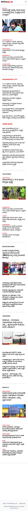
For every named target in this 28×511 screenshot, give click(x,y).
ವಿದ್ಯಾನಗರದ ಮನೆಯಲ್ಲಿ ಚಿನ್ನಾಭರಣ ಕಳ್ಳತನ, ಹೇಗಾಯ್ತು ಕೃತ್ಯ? (12, 164)
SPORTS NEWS (6, 391)
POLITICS (4, 8)
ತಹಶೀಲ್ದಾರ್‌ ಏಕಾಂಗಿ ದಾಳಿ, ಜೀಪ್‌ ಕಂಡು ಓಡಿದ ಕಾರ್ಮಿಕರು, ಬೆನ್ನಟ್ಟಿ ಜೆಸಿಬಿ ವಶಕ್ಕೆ (13, 220)
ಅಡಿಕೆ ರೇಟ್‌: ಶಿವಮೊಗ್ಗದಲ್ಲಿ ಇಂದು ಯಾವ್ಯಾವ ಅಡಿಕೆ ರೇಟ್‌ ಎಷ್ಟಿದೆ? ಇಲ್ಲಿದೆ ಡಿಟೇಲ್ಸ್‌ (13, 444)
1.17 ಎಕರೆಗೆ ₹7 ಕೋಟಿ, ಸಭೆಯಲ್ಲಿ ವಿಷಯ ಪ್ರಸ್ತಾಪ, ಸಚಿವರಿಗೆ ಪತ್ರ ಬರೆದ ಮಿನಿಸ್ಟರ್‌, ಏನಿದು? (13, 44)
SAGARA (4, 216)
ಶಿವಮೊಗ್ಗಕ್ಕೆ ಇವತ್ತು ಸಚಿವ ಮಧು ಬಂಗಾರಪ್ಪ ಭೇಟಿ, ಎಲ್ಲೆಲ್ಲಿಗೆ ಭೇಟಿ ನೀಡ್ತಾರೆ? (13, 12)
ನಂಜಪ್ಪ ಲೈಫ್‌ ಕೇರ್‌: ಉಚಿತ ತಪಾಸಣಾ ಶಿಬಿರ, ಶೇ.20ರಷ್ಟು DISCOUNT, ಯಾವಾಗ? (13, 111)
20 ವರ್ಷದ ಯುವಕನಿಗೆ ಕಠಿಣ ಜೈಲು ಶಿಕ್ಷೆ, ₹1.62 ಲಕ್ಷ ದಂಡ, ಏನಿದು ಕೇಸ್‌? (13, 151)
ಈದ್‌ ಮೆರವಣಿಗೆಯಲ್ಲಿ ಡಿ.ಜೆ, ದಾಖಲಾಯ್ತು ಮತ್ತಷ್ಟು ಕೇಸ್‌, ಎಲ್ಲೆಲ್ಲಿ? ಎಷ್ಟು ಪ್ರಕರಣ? (12, 131)
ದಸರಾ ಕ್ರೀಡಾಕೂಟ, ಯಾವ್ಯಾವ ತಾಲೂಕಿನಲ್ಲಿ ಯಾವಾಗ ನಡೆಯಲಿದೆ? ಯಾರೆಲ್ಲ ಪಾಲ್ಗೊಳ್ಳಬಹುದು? (12, 429)
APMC (3, 441)
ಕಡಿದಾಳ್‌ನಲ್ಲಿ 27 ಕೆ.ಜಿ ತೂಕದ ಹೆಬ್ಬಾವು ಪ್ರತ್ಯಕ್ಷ (13, 51)
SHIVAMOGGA (6, 225)
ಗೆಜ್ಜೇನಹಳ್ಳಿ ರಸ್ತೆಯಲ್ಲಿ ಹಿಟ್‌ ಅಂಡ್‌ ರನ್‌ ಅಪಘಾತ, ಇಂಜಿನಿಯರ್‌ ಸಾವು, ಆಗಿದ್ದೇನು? (13, 145)
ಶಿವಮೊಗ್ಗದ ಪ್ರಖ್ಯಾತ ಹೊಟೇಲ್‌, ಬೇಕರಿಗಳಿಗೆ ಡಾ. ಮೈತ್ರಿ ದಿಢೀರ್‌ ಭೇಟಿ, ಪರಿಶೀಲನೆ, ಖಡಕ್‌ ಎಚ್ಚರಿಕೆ (13, 93)
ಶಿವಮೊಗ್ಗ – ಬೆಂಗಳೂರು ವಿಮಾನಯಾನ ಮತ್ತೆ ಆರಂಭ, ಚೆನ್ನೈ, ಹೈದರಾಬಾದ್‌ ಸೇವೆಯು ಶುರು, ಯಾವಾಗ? (13, 324)
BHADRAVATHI (6, 55)
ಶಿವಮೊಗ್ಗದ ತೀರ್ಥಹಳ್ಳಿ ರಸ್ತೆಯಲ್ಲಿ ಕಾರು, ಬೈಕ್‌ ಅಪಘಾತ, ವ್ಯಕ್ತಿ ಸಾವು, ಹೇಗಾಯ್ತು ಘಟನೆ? (13, 157)
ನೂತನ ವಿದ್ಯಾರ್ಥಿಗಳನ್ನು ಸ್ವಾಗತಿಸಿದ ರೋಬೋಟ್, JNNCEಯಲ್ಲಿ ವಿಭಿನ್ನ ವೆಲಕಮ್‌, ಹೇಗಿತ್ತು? (12, 68)
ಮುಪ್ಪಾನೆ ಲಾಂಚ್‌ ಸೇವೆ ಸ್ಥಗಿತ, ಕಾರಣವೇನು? (11, 236)
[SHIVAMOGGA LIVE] (7, 2)
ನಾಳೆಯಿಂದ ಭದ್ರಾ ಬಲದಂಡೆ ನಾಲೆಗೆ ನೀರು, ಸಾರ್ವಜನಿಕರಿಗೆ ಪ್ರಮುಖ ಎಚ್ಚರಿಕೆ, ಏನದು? (14, 59)
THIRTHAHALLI (6, 49)
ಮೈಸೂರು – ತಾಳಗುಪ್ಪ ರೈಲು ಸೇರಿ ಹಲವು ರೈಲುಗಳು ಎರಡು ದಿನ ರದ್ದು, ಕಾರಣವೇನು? (12, 376)
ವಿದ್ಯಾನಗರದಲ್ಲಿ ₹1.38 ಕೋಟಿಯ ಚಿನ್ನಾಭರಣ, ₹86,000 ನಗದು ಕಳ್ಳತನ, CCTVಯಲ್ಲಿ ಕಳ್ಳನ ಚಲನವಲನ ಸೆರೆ (13, 138)
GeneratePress (14, 508)
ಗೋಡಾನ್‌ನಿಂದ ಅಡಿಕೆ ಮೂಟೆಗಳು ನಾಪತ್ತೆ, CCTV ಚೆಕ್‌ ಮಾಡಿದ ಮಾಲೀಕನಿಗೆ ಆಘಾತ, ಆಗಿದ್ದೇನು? (12, 228)
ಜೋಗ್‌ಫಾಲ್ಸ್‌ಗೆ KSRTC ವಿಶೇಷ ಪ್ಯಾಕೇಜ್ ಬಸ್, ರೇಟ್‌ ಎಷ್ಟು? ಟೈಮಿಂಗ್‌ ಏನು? (13, 354)
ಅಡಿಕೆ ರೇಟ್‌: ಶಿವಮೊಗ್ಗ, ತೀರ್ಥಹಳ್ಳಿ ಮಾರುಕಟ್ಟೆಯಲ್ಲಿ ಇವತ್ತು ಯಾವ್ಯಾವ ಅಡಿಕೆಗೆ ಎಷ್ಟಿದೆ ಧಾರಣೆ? (12, 453)
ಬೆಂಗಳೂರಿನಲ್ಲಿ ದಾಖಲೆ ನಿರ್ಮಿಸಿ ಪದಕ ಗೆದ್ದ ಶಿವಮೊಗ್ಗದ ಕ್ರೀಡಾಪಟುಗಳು (13, 437)
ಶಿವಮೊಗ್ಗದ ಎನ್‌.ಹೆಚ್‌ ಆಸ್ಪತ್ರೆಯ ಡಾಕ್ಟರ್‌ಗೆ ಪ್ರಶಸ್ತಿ (11, 99)
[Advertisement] (14, 482)
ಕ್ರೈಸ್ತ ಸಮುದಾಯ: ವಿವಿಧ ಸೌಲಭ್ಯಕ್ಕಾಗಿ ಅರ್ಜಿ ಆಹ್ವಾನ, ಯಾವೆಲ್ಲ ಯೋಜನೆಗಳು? (13, 117)
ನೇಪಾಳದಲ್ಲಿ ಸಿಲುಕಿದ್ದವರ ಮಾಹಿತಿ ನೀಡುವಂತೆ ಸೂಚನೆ (12, 105)
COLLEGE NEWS (6, 64)
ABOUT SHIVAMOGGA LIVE (10, 504)
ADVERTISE (22, 504)
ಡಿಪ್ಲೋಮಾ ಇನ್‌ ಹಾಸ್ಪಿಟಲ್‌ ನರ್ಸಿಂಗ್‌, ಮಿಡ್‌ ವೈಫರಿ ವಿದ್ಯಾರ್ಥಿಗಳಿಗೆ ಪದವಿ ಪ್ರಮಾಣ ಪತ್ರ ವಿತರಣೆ (13, 304)
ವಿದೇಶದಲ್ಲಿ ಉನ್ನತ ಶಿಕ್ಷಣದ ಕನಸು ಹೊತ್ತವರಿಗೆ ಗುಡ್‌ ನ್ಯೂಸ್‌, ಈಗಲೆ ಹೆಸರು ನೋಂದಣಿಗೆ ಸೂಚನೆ (13, 285)
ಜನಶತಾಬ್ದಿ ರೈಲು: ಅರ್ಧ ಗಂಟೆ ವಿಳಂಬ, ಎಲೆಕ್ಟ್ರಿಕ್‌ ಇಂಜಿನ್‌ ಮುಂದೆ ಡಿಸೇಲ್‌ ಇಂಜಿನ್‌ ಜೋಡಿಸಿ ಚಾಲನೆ (13, 362)
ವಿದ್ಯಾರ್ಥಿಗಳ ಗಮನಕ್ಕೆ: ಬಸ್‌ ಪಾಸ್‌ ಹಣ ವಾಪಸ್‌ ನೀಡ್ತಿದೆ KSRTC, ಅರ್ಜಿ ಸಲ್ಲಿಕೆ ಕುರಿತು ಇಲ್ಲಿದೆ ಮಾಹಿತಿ (13, 369)
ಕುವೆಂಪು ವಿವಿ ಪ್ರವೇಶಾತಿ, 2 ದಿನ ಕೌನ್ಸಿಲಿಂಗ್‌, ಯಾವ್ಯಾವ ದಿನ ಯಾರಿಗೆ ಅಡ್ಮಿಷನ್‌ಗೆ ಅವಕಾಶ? (12, 297)
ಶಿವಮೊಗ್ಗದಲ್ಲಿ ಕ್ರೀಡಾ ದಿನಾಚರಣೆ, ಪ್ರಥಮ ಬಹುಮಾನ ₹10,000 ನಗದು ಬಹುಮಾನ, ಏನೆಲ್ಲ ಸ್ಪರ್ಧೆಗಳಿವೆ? (14, 397)
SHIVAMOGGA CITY (7, 40)
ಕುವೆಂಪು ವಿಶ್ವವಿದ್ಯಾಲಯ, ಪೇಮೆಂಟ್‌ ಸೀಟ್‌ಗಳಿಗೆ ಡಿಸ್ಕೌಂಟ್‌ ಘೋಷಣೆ (12, 291)
